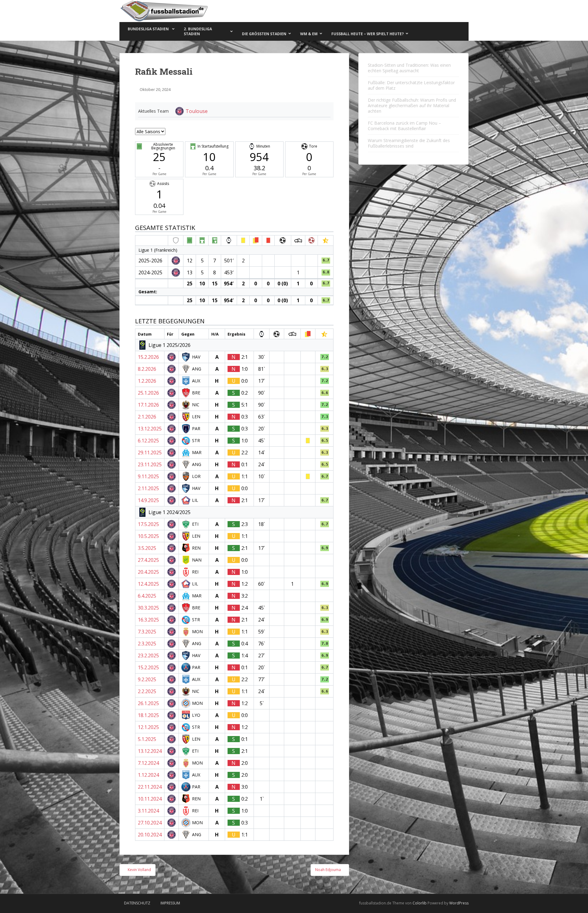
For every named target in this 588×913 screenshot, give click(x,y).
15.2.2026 (148, 357)
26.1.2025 (148, 703)
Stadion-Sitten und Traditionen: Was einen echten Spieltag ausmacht (409, 67)
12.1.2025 (148, 727)
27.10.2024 (150, 823)
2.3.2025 (147, 644)
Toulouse (197, 111)
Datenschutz (137, 903)
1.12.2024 (148, 775)
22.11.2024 (150, 787)
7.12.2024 (148, 763)
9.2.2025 (147, 679)
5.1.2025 (147, 739)
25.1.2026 (148, 393)
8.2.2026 (147, 369)
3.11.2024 (148, 811)
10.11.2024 (150, 799)
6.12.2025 (148, 441)
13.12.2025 (150, 429)
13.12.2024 (150, 751)
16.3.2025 (148, 620)
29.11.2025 (150, 452)
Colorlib (420, 903)
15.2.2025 (148, 667)
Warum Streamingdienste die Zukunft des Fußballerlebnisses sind (409, 143)
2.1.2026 (147, 417)
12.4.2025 (148, 584)
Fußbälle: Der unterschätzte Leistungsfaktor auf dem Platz (411, 85)
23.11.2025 (150, 464)
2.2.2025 (147, 691)
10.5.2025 (148, 536)
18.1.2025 (148, 715)
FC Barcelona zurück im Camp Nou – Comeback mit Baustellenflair (404, 125)
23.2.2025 (148, 655)
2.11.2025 (148, 488)
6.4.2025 (147, 596)
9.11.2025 (148, 476)
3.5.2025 (147, 548)
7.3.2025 (147, 632)
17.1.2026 (148, 405)
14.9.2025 (148, 500)
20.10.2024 (150, 835)
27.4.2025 (148, 560)
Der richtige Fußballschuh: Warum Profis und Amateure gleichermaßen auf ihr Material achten (412, 105)
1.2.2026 (147, 381)
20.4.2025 (148, 572)
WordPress (459, 903)
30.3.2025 (148, 608)
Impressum (170, 903)
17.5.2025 (148, 524)
